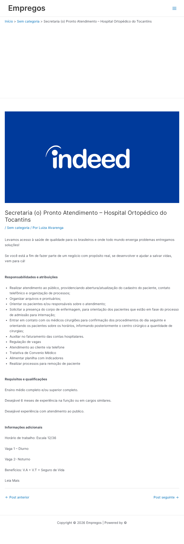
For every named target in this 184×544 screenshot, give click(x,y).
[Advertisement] (92, 59)
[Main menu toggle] (174, 8)
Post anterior (17, 497)
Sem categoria (18, 228)
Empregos (27, 8)
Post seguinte (166, 497)
